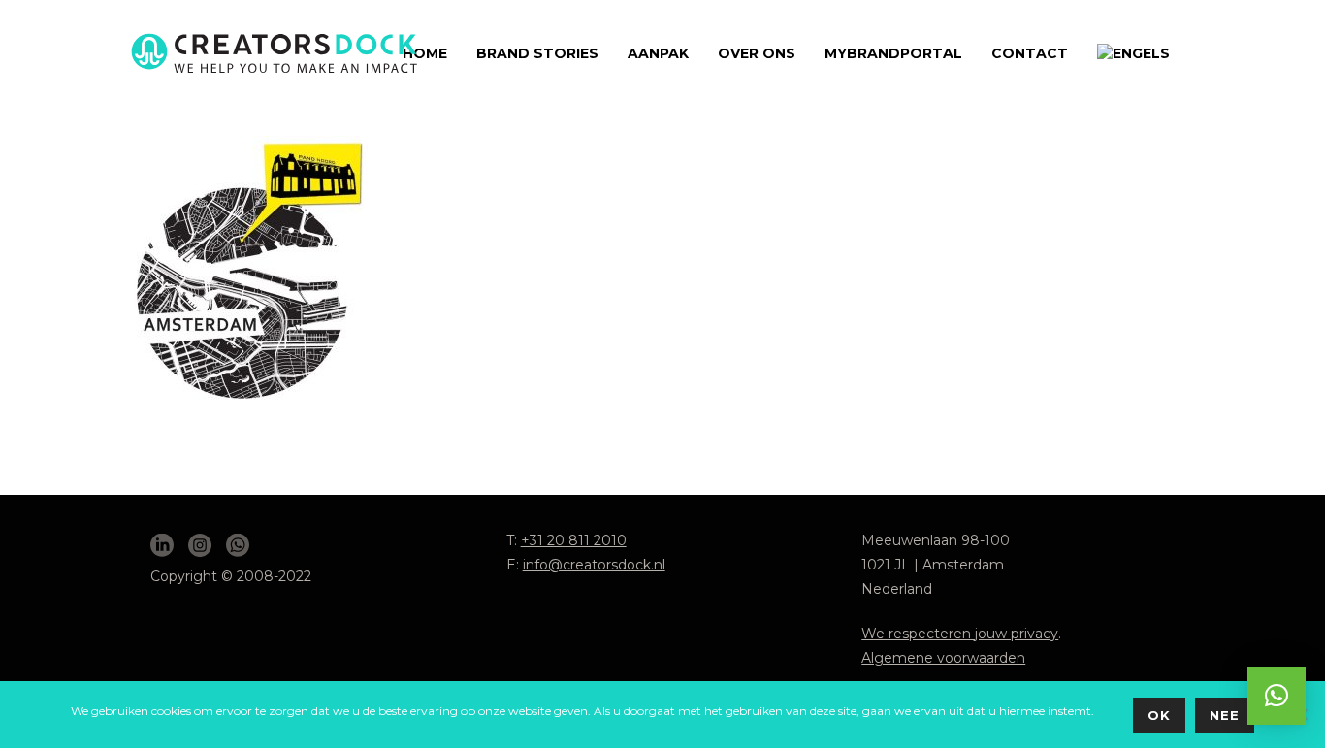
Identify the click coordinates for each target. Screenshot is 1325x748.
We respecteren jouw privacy (959, 633)
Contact (1029, 53)
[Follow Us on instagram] (199, 546)
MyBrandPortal (893, 53)
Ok (1159, 715)
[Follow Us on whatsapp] (237, 546)
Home (425, 53)
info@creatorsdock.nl (594, 564)
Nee (1225, 715)
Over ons (756, 53)
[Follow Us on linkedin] (162, 546)
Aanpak (658, 53)
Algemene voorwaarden (943, 658)
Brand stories (537, 53)
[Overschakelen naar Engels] (1133, 54)
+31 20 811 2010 (574, 540)
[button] (1276, 696)
